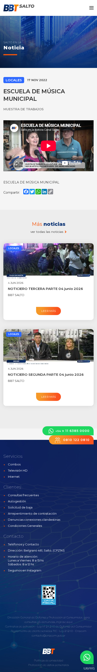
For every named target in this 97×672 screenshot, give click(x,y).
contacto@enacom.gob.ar (48, 635)
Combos (14, 464)
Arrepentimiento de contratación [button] (32, 513)
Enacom (80, 631)
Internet (14, 476)
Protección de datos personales (48, 665)
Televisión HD (18, 470)
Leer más (48, 311)
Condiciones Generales (25, 525)
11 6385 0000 (72, 431)
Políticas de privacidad (48, 660)
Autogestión (17, 501)
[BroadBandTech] (22, 8)
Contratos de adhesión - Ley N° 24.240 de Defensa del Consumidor (48, 626)
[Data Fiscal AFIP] (48, 595)
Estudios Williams (89, 668)
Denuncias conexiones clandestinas (34, 519)
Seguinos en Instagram (24, 570)
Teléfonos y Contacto (23, 544)
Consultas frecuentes (23, 495)
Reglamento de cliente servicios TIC (34, 631)
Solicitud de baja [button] (20, 507)
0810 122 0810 (76, 440)
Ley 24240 (66, 631)
